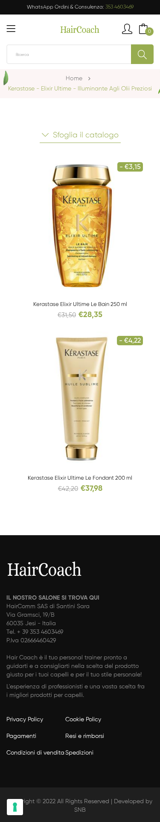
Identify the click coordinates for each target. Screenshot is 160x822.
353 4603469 (119, 7)
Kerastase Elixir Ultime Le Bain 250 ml (80, 304)
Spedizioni (79, 753)
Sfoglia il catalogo (86, 135)
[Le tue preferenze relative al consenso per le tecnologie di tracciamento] (15, 807)
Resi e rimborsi (84, 736)
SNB (80, 810)
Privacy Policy (24, 720)
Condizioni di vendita (35, 753)
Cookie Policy (83, 720)
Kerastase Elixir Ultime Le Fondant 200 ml (80, 478)
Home (74, 79)
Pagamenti (21, 736)
